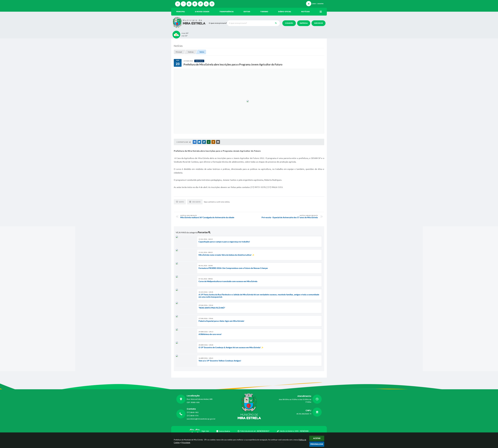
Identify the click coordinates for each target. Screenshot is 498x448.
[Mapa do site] (206, 3)
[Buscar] (275, 23)
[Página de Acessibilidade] (212, 3)
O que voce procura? (218, 23)
